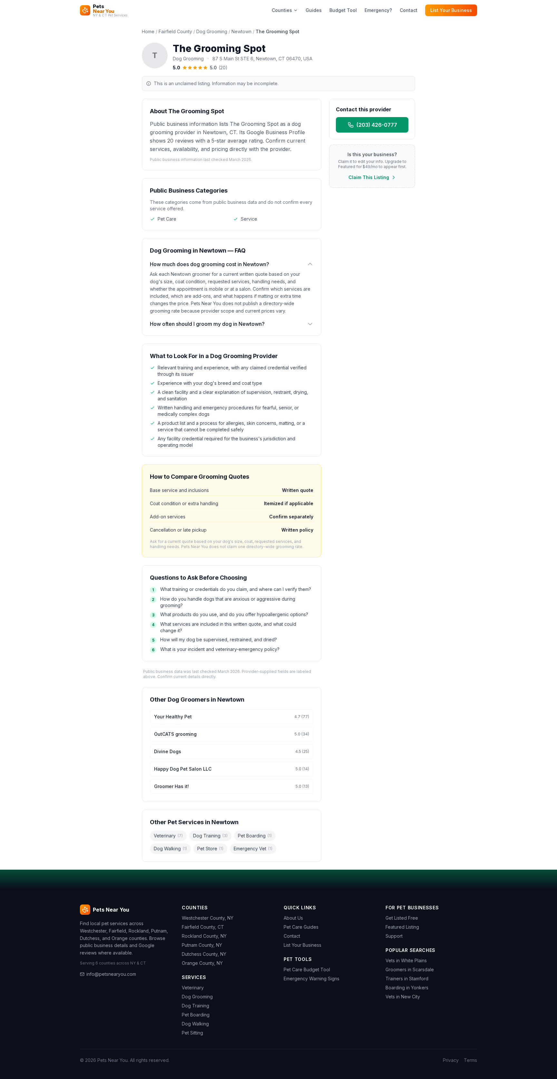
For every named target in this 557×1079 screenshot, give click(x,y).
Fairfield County (175, 31)
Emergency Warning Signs (311, 978)
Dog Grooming (211, 31)
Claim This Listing (368, 177)
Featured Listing (402, 927)
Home (148, 31)
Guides (314, 10)
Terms (470, 1060)
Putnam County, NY (202, 945)
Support (394, 936)
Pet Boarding (255, 835)
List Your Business (451, 10)
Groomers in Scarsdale (410, 969)
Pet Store (210, 848)
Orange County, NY (202, 963)
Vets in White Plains (406, 960)
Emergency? (378, 10)
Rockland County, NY (204, 936)
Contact (408, 10)
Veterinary (168, 835)
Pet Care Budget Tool (307, 969)
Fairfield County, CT (203, 927)
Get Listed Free (402, 918)
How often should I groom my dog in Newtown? (207, 324)
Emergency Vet (253, 848)
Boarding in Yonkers (407, 987)
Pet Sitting (192, 1032)
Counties (282, 10)
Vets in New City (403, 996)
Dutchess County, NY (204, 954)
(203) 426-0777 (377, 125)
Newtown (241, 31)
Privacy (451, 1060)
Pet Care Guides (301, 927)
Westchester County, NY (207, 918)
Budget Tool (343, 10)
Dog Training (210, 835)
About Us (293, 918)
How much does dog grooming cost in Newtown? (209, 264)
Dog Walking (170, 848)
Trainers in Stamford (407, 978)
